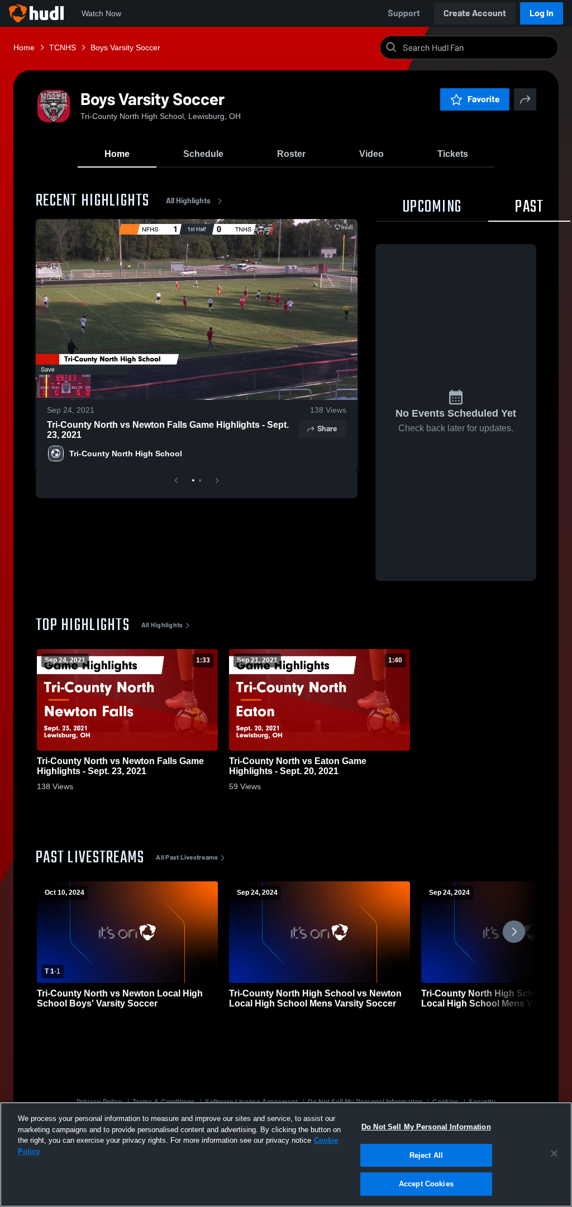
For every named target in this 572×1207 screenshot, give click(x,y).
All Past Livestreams (187, 857)
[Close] (554, 1153)
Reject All (426, 1155)
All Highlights (188, 200)
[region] (286, 1154)
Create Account (475, 13)
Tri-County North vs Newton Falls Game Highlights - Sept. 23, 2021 (168, 430)
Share (327, 428)
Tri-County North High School (125, 453)
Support (404, 13)
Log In (542, 13)
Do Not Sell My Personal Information (426, 1127)
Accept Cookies (426, 1184)
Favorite (484, 99)
